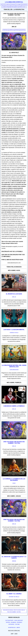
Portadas (5, 29)
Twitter (8, 622)
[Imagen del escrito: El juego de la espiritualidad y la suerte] (14, 553)
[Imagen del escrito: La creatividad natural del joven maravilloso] (14, 362)
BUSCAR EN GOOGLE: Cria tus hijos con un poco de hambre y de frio (14, 611)
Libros (18, 627)
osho (14, 483)
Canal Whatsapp (18, 620)
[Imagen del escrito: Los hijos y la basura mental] (14, 326)
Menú (16, 7)
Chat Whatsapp (9, 620)
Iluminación (5, 7)
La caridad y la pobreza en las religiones (14, 479)
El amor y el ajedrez (14, 593)
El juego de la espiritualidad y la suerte (14, 557)
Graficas (11, 29)
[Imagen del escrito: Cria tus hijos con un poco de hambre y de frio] (14, 438)
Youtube (17, 624)
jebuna (14, 561)
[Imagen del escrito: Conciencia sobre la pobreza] (14, 403)
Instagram (11, 624)
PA (1, 4)
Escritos (24, 4)
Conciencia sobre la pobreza (14, 406)
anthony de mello (14, 596)
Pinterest (19, 622)
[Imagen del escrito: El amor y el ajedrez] (14, 590)
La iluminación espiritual (14, 2)
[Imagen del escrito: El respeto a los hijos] (14, 291)
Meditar (11, 7)
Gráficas (21, 7)
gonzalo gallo (14, 332)
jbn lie (14, 296)
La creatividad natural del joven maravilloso (14, 366)
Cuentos (8, 4)
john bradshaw (14, 369)
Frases (13, 4)
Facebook (13, 622)
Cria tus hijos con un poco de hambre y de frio (14, 442)
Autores (18, 4)
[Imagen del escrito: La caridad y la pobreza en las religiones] (14, 476)
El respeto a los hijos (14, 294)
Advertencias (11, 627)
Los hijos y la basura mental (14, 329)
